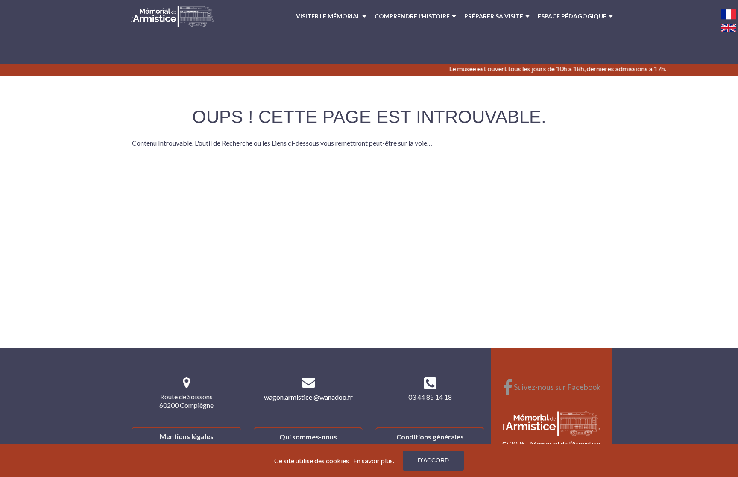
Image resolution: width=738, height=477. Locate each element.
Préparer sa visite (493, 16)
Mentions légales (187, 436)
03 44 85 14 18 (430, 397)
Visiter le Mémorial (328, 16)
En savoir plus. (373, 461)
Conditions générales (430, 437)
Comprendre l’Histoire (412, 16)
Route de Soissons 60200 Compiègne (186, 400)
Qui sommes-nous (308, 437)
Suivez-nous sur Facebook (551, 387)
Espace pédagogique (572, 16)
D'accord (433, 460)
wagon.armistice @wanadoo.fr (308, 397)
